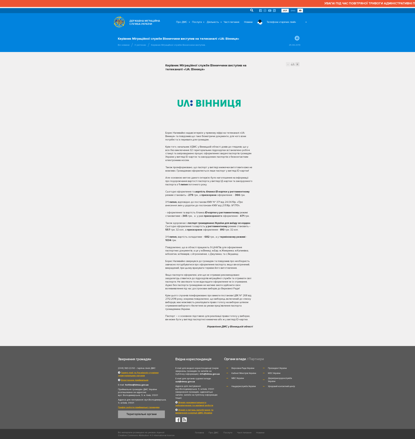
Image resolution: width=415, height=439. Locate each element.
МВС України (237, 378)
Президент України (277, 368)
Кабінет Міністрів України (243, 373)
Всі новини (124, 45)
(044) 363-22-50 (126, 368)
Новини (248, 22)
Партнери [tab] (256, 359)
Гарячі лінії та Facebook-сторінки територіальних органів (138, 374)
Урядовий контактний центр (281, 386)
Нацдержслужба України (243, 386)
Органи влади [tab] (235, 359)
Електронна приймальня (134, 380)
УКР (285, 10)
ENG (293, 10)
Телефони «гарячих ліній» (281, 22)
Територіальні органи (141, 414)
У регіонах (140, 45)
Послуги (197, 22)
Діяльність (213, 22)
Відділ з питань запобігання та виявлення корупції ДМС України (194, 411)
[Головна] (118, 22)
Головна (199, 432)
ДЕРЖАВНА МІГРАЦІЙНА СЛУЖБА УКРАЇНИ (144, 22)
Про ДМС (181, 22)
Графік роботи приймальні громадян (139, 407)
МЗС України (274, 373)
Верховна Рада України (242, 368)
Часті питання (231, 22)
